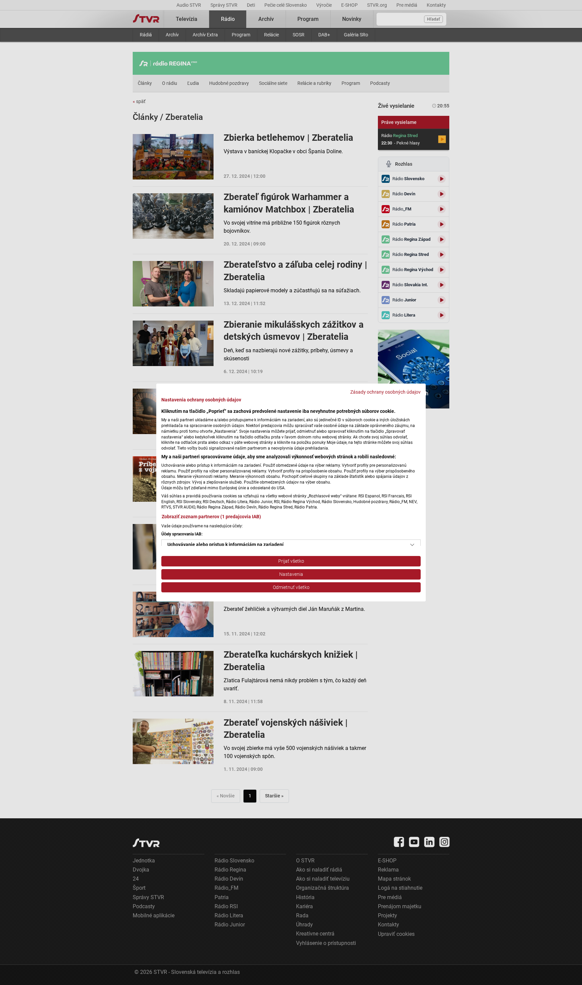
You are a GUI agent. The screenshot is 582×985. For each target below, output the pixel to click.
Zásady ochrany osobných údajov (385, 392)
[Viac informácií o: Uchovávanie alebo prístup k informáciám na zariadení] (412, 544)
